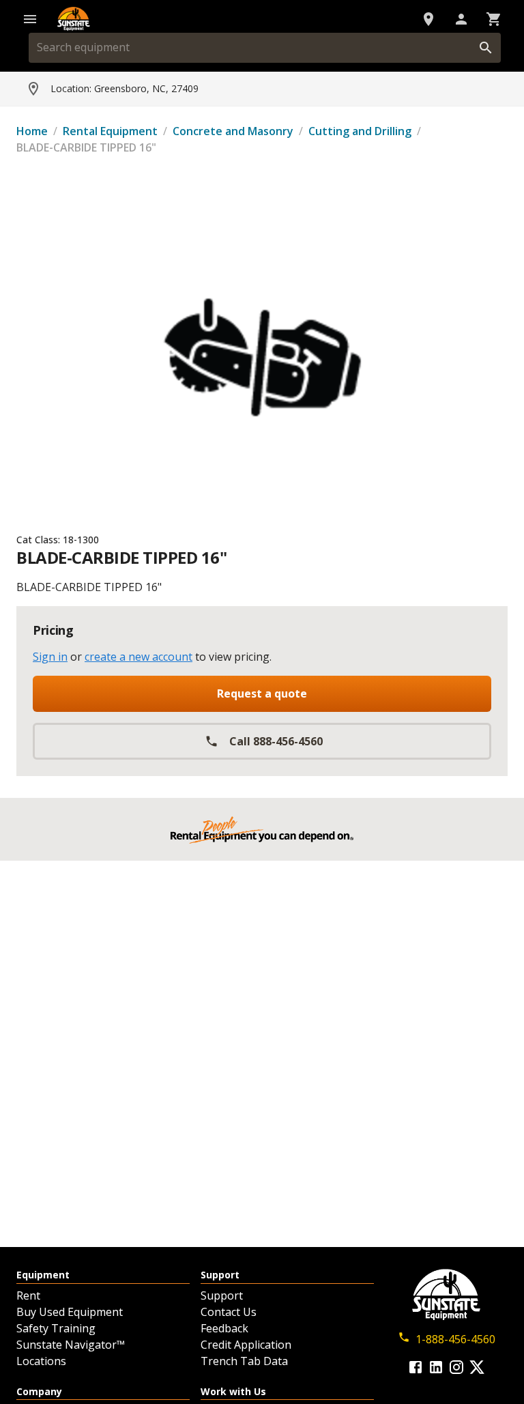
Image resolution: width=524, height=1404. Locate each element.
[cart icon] (494, 19)
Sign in (50, 656)
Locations (41, 1361)
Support (222, 1295)
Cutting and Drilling (359, 131)
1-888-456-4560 (455, 1339)
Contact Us (229, 1311)
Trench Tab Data (244, 1361)
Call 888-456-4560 (276, 741)
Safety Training (56, 1328)
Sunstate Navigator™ (70, 1344)
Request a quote (262, 693)
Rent (28, 1295)
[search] (486, 48)
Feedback (224, 1328)
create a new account (138, 656)
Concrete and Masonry (233, 131)
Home (32, 131)
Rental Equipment (110, 131)
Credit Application (246, 1344)
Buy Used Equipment (69, 1311)
